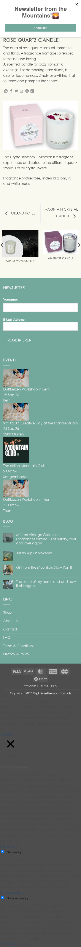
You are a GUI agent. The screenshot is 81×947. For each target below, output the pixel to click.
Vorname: (10, 299)
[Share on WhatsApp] (6, 91)
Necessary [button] (8, 846)
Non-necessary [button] (12, 892)
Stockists (31, 686)
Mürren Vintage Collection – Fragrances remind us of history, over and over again (46, 539)
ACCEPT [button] (7, 734)
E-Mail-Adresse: (14, 319)
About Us (10, 621)
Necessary (14, 852)
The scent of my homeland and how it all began (46, 584)
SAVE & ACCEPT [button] (13, 944)
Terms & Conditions (18, 646)
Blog (44, 686)
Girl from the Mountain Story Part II (44, 567)
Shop (7, 612)
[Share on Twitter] (16, 91)
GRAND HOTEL (22, 213)
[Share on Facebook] (11, 91)
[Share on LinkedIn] (32, 91)
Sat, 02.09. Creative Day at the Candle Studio (40, 423)
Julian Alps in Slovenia (34, 553)
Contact (10, 629)
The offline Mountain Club (24, 466)
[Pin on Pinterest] (27, 91)
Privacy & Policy (16, 654)
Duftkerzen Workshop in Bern (26, 389)
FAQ (6, 637)
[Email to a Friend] (21, 91)
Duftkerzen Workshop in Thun (26, 499)
